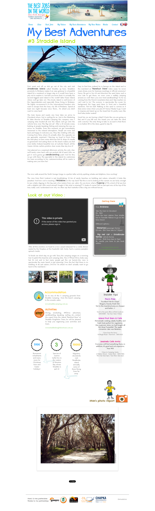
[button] (35, 277)
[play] (115, 467)
